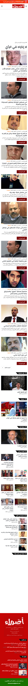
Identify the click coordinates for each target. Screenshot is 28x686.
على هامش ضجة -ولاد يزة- (18, 192)
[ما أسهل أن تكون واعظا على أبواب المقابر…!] (14, 409)
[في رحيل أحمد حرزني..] (14, 344)
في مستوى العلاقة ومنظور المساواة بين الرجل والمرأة (14, 103)
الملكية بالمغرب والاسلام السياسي (15, 325)
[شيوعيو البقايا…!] (14, 437)
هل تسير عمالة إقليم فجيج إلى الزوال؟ (14, 163)
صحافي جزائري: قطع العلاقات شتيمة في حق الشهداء (7, 508)
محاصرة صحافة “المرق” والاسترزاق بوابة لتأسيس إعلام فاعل (15, 292)
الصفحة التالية (7, 367)
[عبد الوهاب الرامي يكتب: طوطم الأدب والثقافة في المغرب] (14, 58)
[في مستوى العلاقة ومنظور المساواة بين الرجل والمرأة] (14, 90)
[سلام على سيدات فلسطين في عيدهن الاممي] (14, 213)
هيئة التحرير (23, 66)
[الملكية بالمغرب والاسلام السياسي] (14, 313)
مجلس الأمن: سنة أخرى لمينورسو (22, 493)
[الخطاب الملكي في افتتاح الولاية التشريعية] (7, 487)
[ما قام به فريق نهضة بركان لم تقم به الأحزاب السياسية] (14, 122)
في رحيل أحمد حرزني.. (20, 355)
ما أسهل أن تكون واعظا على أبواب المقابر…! (16, 419)
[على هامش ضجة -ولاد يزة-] (14, 181)
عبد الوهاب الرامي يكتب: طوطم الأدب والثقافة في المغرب (14, 69)
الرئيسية (24, 42)
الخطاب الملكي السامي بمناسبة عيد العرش (21, 455)
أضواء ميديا (24, 323)
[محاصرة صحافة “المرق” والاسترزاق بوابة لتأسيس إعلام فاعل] (14, 279)
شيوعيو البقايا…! (22, 446)
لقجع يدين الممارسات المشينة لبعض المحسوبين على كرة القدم (7, 464)
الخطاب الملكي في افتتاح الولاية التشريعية (7, 493)
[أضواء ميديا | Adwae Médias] (18, 6)
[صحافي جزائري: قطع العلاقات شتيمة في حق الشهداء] (7, 502)
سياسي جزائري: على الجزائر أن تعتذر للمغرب (21, 479)
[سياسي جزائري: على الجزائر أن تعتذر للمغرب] (21, 473)
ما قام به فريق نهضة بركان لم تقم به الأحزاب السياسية (14, 134)
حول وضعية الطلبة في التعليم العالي (14, 261)
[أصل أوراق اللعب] (14, 383)
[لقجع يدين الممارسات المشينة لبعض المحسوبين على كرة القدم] (7, 457)
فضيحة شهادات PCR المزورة (22, 508)
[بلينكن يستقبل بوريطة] (7, 473)
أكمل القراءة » (22, 79)
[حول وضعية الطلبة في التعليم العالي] (14, 249)
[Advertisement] (14, 25)
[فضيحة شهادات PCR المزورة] (21, 502)
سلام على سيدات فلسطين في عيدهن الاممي (14, 228)
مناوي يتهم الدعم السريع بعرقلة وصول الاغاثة (16, 647)
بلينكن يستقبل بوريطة (8, 478)
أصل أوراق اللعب (22, 392)
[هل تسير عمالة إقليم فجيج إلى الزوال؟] (14, 152)
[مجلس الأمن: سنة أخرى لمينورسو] (21, 487)
